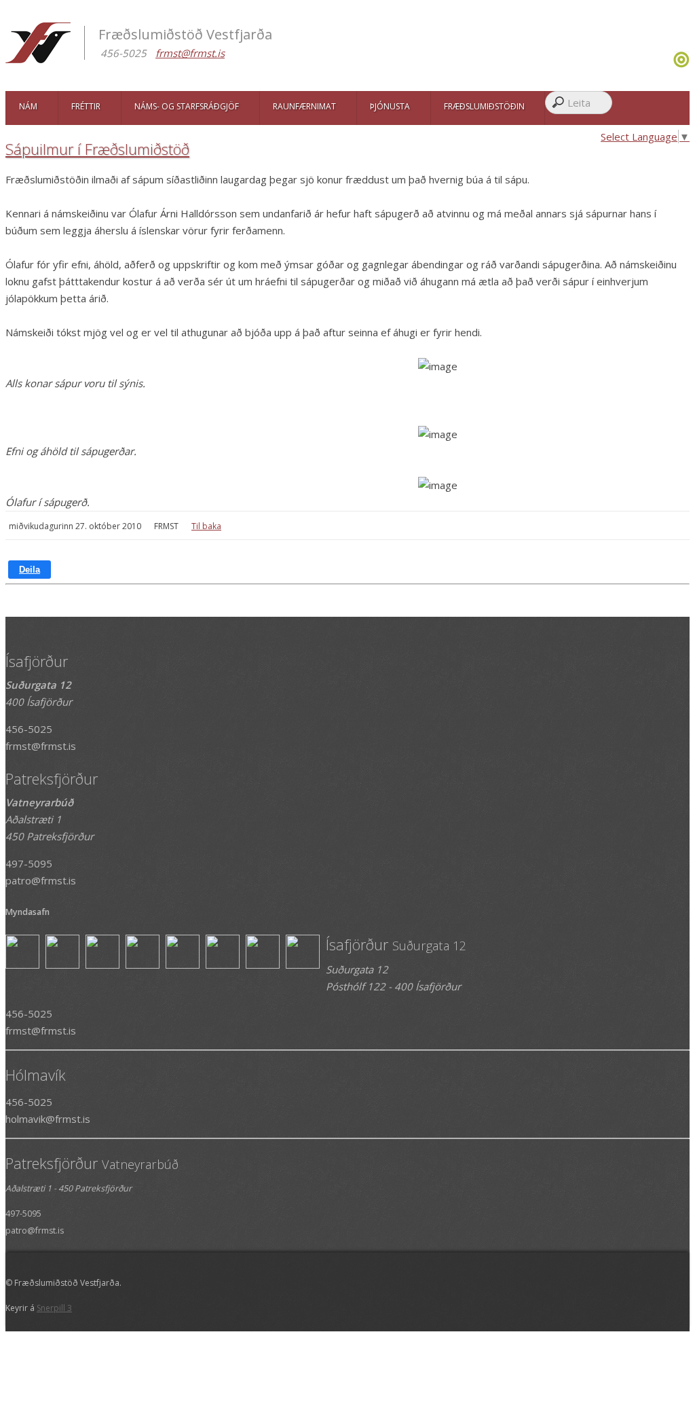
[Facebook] (668, 64)
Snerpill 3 (54, 1308)
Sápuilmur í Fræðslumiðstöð (97, 149)
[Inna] (681, 64)
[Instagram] (671, 64)
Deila (29, 569)
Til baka (206, 526)
